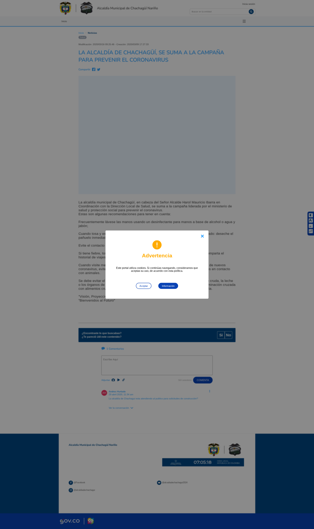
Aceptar (144, 285)
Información (168, 285)
